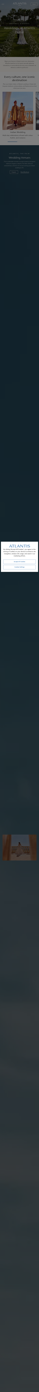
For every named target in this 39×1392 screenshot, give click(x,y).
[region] (19, 557)
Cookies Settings (19, 567)
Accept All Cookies (19, 561)
